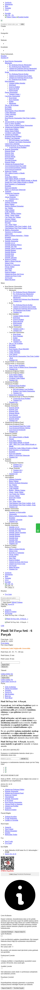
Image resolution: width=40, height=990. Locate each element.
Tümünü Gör (17, 301)
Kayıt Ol (11, 604)
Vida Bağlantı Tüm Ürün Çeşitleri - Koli (18, 226)
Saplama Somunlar (11, 202)
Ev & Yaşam (9, 800)
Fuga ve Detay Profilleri (13, 123)
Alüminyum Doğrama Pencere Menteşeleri (23, 68)
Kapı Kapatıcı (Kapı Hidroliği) (15, 111)
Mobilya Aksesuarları (12, 230)
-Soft (11, 874)
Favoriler (8, 13)
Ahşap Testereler (10, 197)
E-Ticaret (15, 874)
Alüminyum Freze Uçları (13, 276)
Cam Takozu (9, 116)
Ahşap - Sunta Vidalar (12, 215)
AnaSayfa (8, 2)
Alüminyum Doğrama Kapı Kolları (20, 76)
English (26, 17)
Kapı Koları (13, 98)
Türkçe (14, 17)
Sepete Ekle (5, 664)
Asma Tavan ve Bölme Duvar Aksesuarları (19, 125)
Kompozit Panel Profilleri (13, 136)
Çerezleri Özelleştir (7, 932)
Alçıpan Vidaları (10, 219)
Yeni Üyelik (9, 841)
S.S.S (7, 10)
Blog (6, 6)
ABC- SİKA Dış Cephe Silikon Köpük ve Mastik (21, 180)
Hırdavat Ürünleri (10, 259)
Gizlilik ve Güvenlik (11, 820)
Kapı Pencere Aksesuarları (13, 61)
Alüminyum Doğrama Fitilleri (14, 127)
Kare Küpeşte (9, 158)
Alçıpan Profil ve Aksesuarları (14, 122)
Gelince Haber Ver (7, 674)
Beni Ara (8, 696)
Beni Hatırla (7, 602)
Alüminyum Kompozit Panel (14, 164)
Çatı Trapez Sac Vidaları (13, 217)
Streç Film (8, 270)
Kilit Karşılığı (13, 90)
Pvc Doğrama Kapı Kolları (17, 79)
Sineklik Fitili (9, 256)
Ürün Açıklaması (10, 687)
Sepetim (7, 833)
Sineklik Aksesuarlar (11, 241)
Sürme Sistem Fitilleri (12, 131)
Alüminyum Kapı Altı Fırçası (14, 274)
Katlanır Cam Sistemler (12, 138)
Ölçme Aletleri (9, 267)
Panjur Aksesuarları (11, 92)
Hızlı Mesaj (8, 698)
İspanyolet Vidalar (11, 221)
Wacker (7, 175)
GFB (2, 626)
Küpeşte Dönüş (10, 162)
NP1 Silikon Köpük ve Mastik (15, 173)
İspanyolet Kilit (14, 89)
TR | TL (10, 584)
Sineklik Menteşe (10, 252)
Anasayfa (8, 610)
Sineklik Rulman (10, 250)
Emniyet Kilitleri (14, 87)
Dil (6, 587)
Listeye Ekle (5, 681)
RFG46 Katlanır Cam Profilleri (19, 140)
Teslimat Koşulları (11, 816)
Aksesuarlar (9, 234)
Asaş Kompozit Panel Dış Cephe (15, 166)
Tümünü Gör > (14, 195)
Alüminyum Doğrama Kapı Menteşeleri (22, 70)
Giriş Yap (4, 604)
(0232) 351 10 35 (10, 854)
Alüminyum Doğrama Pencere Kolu (21, 78)
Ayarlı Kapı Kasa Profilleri (17, 147)
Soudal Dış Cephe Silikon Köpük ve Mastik (19, 182)
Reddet (15, 924)
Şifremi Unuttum (17, 602)
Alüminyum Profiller (11, 134)
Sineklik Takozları (11, 257)
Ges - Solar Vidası (11, 224)
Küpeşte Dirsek (10, 151)
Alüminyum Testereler (12, 193)
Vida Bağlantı (9, 201)
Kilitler (11, 101)
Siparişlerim (9, 4)
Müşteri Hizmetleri (11, 831)
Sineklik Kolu (9, 254)
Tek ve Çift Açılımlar (12, 105)
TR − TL (10, 15)
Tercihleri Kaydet (19, 988)
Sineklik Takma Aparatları (13, 248)
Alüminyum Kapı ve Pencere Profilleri (17, 145)
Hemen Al (4, 667)
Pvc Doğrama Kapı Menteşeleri (19, 67)
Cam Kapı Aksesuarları (12, 96)
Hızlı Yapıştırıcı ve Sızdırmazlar (15, 184)
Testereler (8, 191)
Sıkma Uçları (9, 263)
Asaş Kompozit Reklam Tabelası (15, 167)
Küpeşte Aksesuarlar (11, 149)
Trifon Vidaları (9, 210)
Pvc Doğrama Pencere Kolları (18, 74)
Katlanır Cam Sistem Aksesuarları (20, 142)
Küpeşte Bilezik (10, 156)
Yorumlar (8, 8)
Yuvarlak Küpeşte (11, 160)
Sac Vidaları (9, 208)
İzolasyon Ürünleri (11, 171)
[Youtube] (6, 770)
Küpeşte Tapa (9, 153)
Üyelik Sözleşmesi (11, 818)
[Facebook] (6, 768)
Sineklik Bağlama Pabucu (13, 245)
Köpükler (8, 186)
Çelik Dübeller (9, 212)
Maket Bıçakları (10, 279)
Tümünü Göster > (15, 94)
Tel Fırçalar (8, 278)
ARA (22, 24)
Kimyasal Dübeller (11, 188)
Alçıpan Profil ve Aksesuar (13, 804)
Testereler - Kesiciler (11, 239)
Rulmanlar (8, 109)
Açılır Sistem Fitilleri (11, 129)
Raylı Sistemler (14, 100)
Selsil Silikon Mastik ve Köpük (15, 178)
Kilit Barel (12, 85)
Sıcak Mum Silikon (11, 177)
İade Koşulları (9, 694)
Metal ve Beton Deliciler (13, 261)
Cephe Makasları (10, 112)
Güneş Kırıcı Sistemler (12, 144)
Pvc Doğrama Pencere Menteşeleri (20, 65)
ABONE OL (24, 759)
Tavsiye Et (12, 681)
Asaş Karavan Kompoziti (13, 169)
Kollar (7, 72)
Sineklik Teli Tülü (11, 246)
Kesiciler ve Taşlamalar (12, 265)
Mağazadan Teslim (11, 834)
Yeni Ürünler (9, 829)
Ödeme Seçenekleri (11, 688)
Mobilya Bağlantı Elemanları (14, 206)
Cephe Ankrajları (10, 114)
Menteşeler (8, 63)
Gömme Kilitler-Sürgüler (17, 83)
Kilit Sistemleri (10, 81)
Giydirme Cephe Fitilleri (13, 133)
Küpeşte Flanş (9, 155)
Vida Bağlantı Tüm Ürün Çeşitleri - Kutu (18, 228)
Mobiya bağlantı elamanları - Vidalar (17, 235)
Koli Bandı (8, 268)
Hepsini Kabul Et (20, 932)
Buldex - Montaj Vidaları (13, 213)
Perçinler (8, 223)
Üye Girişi (8, 594)
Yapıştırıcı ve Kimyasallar (13, 232)
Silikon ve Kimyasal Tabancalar (15, 189)
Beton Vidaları (9, 204)
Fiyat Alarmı (5, 643)
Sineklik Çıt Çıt (10, 243)
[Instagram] (6, 772)
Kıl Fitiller (8, 107)
